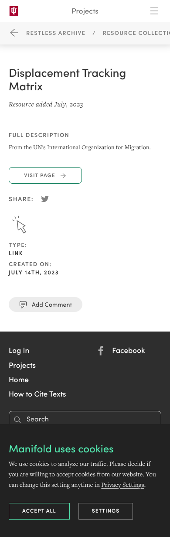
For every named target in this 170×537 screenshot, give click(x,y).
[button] (19, 349)
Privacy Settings (122, 484)
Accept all (39, 510)
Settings (106, 510)
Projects (84, 11)
